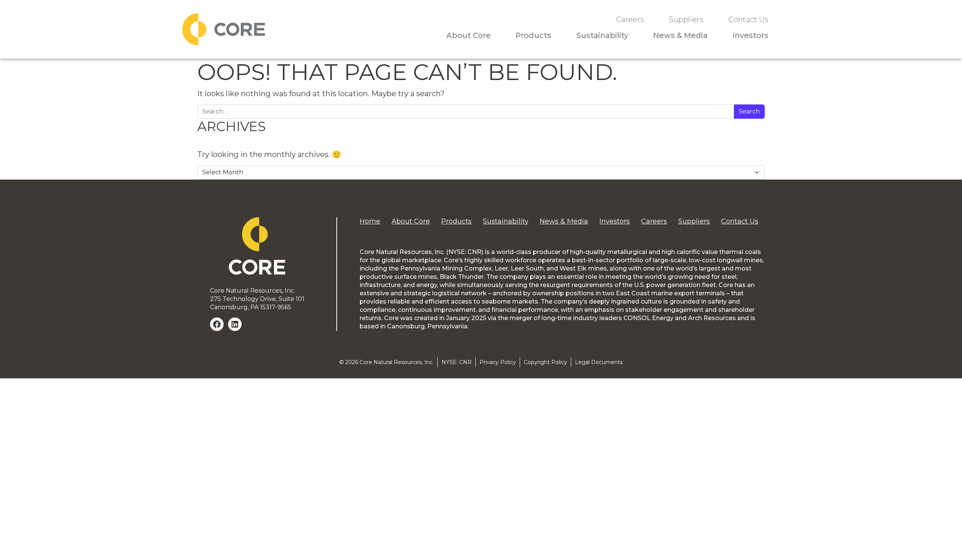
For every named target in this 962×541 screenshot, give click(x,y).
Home (370, 221)
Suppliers (686, 19)
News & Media (680, 35)
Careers (630, 19)
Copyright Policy (545, 362)
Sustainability (602, 35)
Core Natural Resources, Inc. (397, 362)
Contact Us (748, 19)
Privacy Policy (497, 362)
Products (533, 35)
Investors (750, 35)
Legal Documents (599, 362)
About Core (468, 35)
